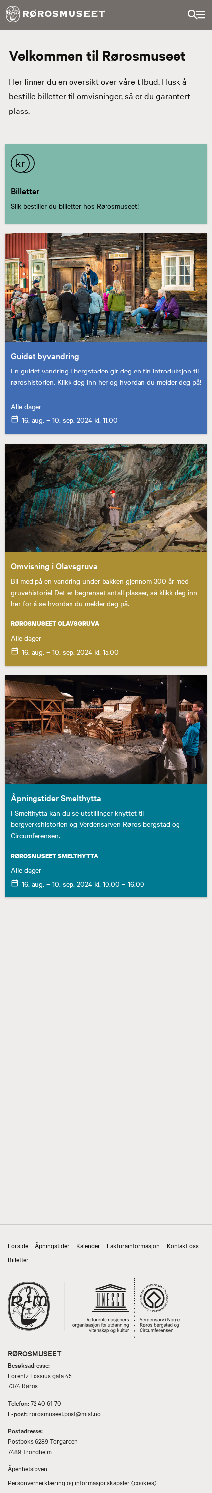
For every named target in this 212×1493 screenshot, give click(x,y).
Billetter (18, 1259)
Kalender (88, 1245)
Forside (18, 1245)
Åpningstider (52, 1245)
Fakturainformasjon (133, 1245)
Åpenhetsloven (27, 1468)
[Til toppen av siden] (199, 1474)
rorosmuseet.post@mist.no (65, 1413)
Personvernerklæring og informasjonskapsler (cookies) (82, 1482)
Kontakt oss (183, 1245)
